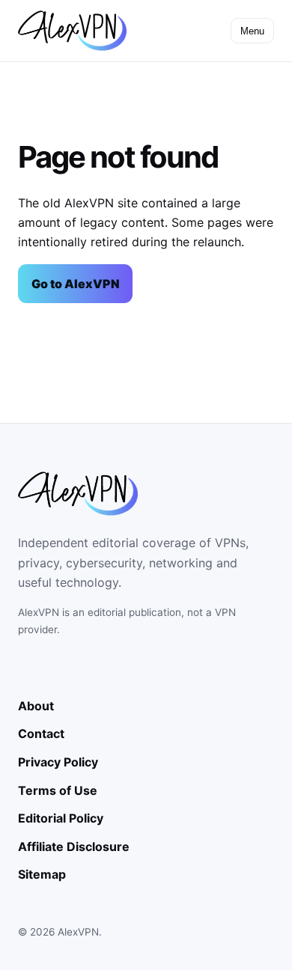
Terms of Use (57, 790)
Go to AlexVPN (75, 283)
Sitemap (42, 874)
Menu (252, 31)
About (36, 705)
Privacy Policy (58, 761)
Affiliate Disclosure (74, 846)
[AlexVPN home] (72, 30)
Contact (41, 733)
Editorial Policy (60, 818)
